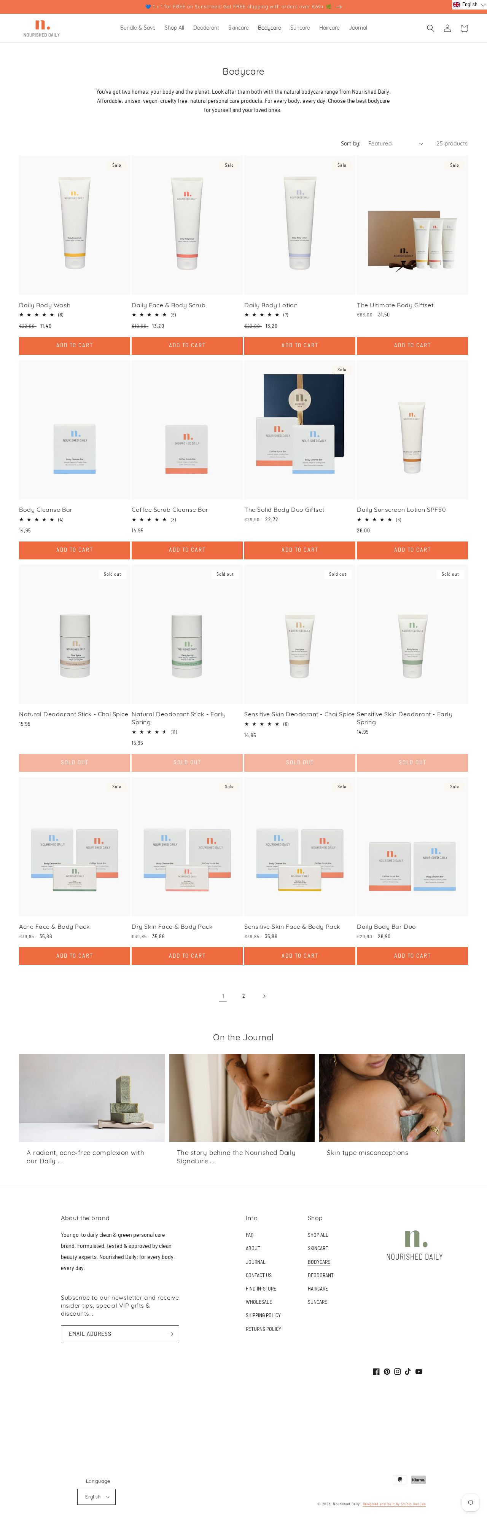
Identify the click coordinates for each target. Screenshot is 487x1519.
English (92, 1497)
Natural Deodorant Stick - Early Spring (179, 718)
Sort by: (351, 143)
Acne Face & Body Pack (54, 926)
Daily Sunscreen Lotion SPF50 (401, 509)
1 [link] (223, 996)
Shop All (318, 1235)
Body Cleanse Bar (46, 509)
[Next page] (264, 996)
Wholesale (259, 1302)
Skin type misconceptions (367, 1152)
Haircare (318, 1289)
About (253, 1248)
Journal (256, 1262)
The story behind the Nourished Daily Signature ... (236, 1156)
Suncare (317, 1302)
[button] (430, 28)
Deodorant (321, 1275)
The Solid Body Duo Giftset (284, 509)
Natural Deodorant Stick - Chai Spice (73, 714)
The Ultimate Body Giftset (395, 305)
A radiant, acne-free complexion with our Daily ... (85, 1156)
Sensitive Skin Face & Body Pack (292, 926)
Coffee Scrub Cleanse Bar (170, 509)
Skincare (318, 1248)
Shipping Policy (263, 1315)
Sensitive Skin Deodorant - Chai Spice (299, 714)
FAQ (249, 1235)
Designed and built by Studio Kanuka (395, 1504)
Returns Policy (263, 1329)
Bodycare (319, 1262)
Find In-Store (261, 1289)
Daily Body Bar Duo (386, 926)
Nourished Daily (346, 1504)
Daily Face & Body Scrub (168, 305)
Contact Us (259, 1275)
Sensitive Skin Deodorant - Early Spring (404, 718)
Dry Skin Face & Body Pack (172, 926)
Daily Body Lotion (271, 305)
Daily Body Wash (44, 305)
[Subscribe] (170, 1334)
